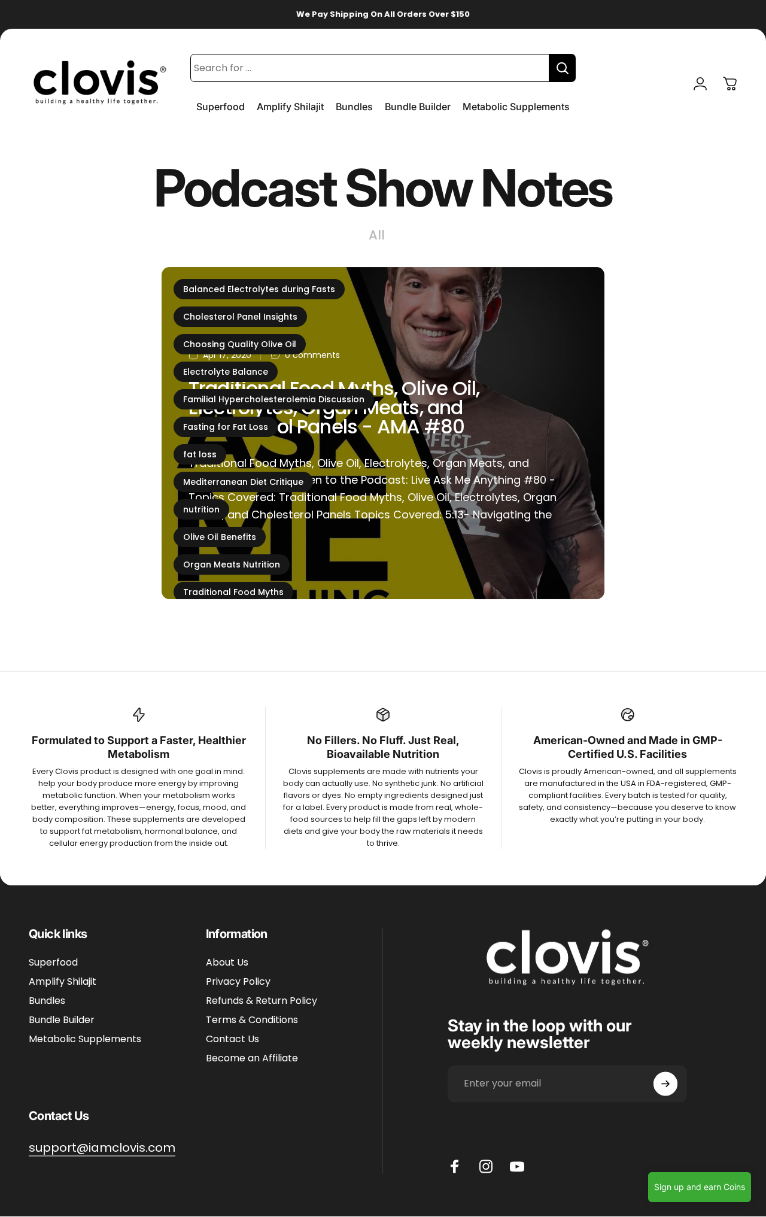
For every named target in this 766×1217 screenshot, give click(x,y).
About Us (227, 963)
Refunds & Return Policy (261, 1001)
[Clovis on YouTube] (517, 1167)
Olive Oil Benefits (219, 537)
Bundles (47, 1001)
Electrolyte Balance (225, 372)
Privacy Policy (238, 982)
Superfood (53, 963)
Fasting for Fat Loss (225, 427)
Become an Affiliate (252, 1059)
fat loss (200, 454)
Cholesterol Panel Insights (240, 317)
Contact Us (232, 1040)
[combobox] (369, 68)
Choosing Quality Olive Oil (239, 344)
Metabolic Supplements (85, 1040)
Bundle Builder (62, 1021)
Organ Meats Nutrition (231, 564)
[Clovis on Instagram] (486, 1167)
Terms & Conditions (252, 1021)
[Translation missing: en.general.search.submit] (562, 68)
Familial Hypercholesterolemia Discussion (273, 399)
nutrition (201, 509)
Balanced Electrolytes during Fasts (259, 289)
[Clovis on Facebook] (455, 1167)
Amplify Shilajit (62, 982)
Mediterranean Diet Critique (243, 482)
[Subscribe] (665, 1084)
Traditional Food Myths (233, 592)
